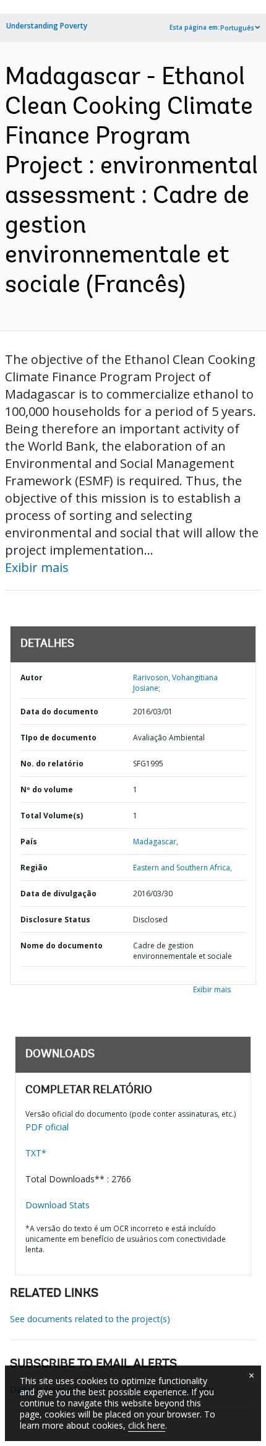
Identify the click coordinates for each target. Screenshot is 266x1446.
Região (34, 867)
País (28, 841)
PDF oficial (47, 1127)
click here (146, 1425)
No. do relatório (52, 763)
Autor (31, 677)
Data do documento (59, 711)
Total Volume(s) (51, 815)
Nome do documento (61, 945)
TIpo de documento (58, 737)
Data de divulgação (58, 893)
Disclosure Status (55, 919)
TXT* (35, 1153)
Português (237, 28)
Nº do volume (46, 789)
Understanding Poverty (46, 25)
